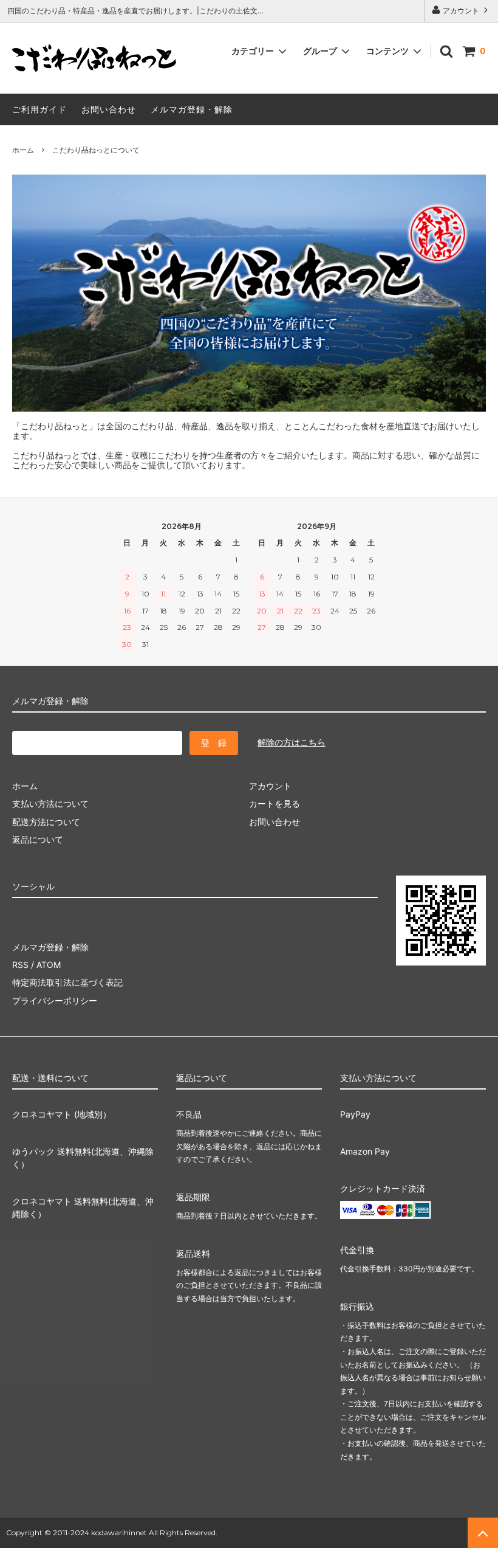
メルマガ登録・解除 (192, 109)
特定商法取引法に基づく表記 (67, 982)
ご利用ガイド (39, 109)
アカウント (461, 10)
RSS (20, 964)
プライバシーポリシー (54, 1000)
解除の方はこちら (292, 742)
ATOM (48, 964)
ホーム (23, 149)
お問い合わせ (108, 109)
